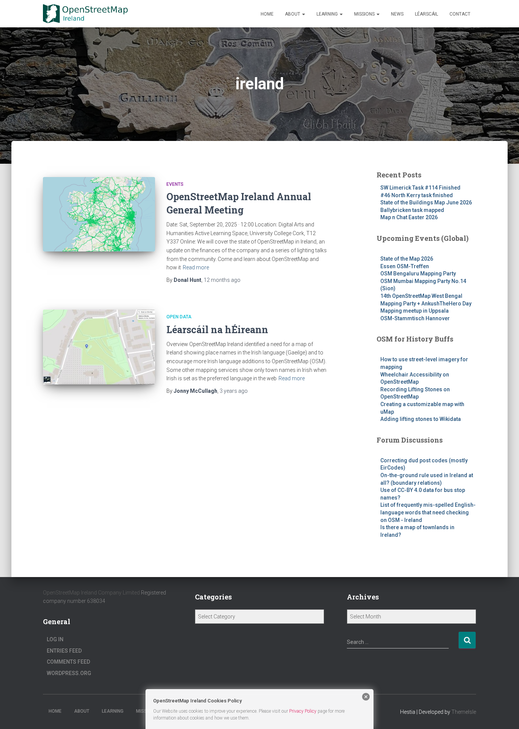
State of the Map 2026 (406, 259)
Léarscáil (426, 14)
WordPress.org (69, 673)
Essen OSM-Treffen (404, 266)
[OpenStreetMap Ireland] (85, 13)
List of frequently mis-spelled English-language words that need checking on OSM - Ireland (428, 512)
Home (267, 14)
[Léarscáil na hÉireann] (99, 347)
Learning (327, 14)
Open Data (178, 316)
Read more (196, 267)
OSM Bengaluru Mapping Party (418, 273)
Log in (55, 639)
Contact (459, 14)
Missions (365, 14)
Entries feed (64, 651)
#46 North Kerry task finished (416, 195)
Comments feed (68, 662)
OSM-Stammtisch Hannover (415, 318)
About (293, 14)
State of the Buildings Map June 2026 (426, 202)
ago (222, 280)
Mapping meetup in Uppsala (414, 311)
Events (175, 184)
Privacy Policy (302, 711)
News (397, 14)
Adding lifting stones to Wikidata (420, 419)
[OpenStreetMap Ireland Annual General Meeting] (99, 214)
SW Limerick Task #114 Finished (420, 188)
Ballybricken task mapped (412, 210)
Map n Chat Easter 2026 (409, 217)
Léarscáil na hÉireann (217, 329)
